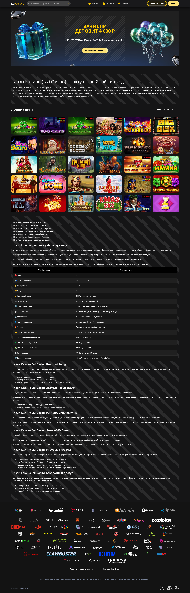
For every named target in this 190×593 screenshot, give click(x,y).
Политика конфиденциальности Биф (84, 569)
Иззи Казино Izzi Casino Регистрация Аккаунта (33, 231)
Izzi (17, 3)
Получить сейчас (95, 50)
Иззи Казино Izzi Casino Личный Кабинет (30, 234)
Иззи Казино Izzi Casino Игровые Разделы (31, 237)
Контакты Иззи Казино (111, 569)
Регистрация (157, 3)
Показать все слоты (166, 109)
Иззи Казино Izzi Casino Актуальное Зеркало (32, 228)
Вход (173, 3)
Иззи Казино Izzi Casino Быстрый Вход (29, 225)
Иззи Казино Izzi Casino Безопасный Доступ (32, 240)
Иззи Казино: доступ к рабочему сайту (29, 223)
